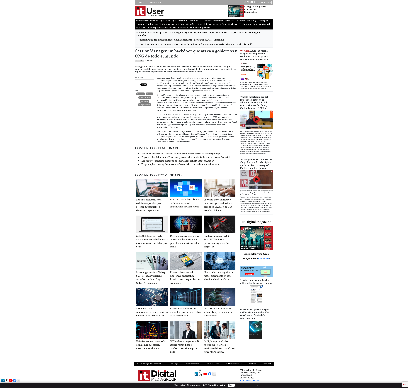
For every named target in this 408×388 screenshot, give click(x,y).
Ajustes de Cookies (212, 364)
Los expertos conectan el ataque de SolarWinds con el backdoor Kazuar (177, 161)
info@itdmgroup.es (249, 380)
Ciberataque (144, 101)
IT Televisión (152, 24)
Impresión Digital (261, 24)
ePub (266, 258)
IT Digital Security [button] (176, 21)
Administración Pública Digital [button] (150, 21)
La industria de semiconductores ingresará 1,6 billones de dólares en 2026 (152, 312)
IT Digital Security (144, 105)
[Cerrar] (257, 385)
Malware (149, 94)
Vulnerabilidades (144, 97)
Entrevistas (230, 21)
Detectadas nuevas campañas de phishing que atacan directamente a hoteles (151, 345)
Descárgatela (250, 12)
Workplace (191, 24)
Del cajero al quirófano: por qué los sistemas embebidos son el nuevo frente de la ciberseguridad (254, 314)
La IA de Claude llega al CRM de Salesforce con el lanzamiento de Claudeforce (185, 203)
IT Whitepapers (166, 24)
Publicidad (267, 364)
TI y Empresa (245, 24)
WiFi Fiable (141, 28)
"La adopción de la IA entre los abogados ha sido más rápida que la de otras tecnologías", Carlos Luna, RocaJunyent (256, 164)
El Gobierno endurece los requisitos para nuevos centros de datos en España (185, 312)
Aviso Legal (174, 364)
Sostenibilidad (204, 24)
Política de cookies (192, 364)
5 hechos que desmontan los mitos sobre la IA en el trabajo (256, 282)
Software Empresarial (200, 28)
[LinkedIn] (245, 2)
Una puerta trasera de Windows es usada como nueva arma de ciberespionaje (180, 153)
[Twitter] (248, 2)
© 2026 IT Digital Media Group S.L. (150, 364)
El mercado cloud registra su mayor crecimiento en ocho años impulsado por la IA (218, 276)
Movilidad (232, 24)
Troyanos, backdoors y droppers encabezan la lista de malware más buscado (180, 164)
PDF (260, 258)
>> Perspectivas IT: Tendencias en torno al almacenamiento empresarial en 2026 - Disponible (180, 40)
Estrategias (262, 21)
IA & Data (180, 24)
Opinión (140, 24)
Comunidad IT (195, 21)
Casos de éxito (219, 24)
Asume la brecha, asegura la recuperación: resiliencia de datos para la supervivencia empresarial (254, 55)
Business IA (183, 28)
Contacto (252, 364)
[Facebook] (255, 2)
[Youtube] (251, 2)
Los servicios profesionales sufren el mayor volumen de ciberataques (218, 312)
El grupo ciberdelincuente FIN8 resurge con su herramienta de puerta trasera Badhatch (185, 157)
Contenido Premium (213, 21)
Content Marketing (246, 21)
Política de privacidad (234, 364)
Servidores (140, 94)
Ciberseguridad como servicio (162, 28)
